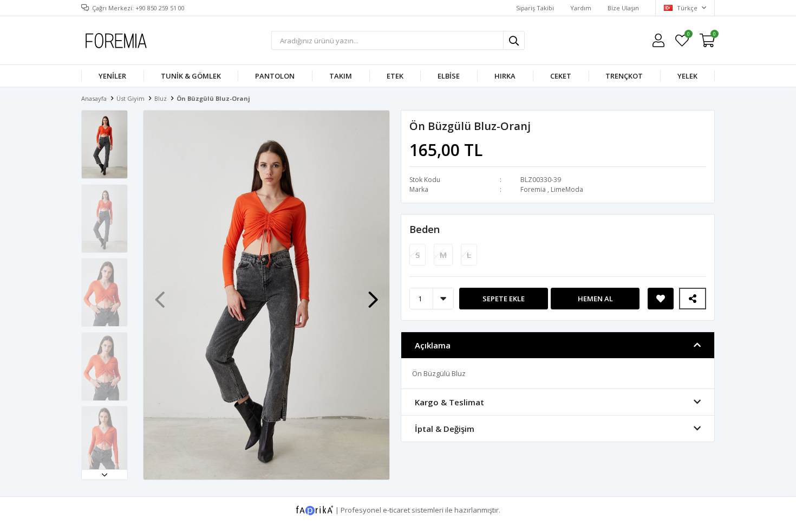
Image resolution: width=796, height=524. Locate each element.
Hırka (505, 76)
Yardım (580, 8)
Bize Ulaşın (623, 8)
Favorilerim (688, 35)
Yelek (687, 76)
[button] (104, 474)
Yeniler (112, 76)
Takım (340, 76)
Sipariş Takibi (535, 8)
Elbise (449, 76)
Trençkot (624, 76)
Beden (424, 229)
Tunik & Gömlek (191, 76)
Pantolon (275, 76)
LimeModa (567, 189)
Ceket (560, 76)
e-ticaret (396, 509)
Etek (395, 76)
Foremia (533, 189)
